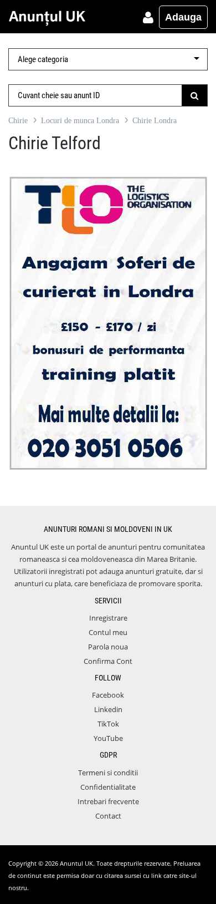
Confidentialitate (108, 787)
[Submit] (195, 95)
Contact (108, 816)
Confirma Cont (108, 661)
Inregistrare (108, 618)
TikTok (108, 724)
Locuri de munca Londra (80, 120)
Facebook (108, 695)
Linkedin (108, 709)
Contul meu (108, 632)
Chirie (18, 120)
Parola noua (108, 647)
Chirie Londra (154, 120)
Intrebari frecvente (108, 801)
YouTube (108, 738)
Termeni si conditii (108, 773)
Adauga (183, 17)
